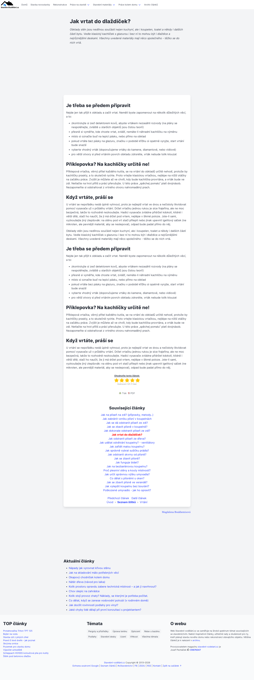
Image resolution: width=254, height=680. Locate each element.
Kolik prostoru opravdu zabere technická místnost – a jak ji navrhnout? (112, 586)
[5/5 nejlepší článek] (137, 380)
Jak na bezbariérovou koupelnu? (127, 466)
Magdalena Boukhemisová (176, 511)
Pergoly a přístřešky (98, 631)
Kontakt (157, 665)
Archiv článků (151, 4)
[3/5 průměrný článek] (127, 380)
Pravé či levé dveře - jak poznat (19, 640)
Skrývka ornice (10, 643)
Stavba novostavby (40, 4)
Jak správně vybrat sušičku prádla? (127, 450)
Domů (24, 4)
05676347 (195, 650)
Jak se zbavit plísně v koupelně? (127, 426)
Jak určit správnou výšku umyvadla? (127, 474)
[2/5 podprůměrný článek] (121, 380)
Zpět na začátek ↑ (172, 665)
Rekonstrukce (60, 4)
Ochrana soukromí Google (85, 665)
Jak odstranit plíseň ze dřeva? (127, 438)
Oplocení (135, 631)
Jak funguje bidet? (127, 462)
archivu (196, 640)
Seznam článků (108, 665)
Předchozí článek (118, 498)
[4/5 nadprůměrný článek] (132, 380)
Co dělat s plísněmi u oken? (127, 478)
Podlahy (92, 636)
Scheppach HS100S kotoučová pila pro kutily (26, 653)
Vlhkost (134, 636)
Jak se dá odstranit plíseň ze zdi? (127, 422)
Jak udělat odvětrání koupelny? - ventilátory (127, 442)
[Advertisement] (127, 74)
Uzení (123, 636)
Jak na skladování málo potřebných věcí (94, 572)
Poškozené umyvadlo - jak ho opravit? (127, 490)
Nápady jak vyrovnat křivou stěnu (90, 568)
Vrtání (143, 502)
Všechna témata (150, 636)
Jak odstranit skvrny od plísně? (127, 454)
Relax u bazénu (152, 631)
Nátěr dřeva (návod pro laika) (87, 582)
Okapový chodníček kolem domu (89, 577)
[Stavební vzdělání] (10, 4)
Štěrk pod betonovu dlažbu (17, 656)
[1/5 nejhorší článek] (116, 380)
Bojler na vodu (10, 634)
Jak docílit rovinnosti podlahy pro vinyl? (93, 605)
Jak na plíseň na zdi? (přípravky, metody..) (127, 414)
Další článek (138, 498)
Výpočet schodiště (12, 650)
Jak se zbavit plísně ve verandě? (127, 482)
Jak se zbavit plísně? (127, 458)
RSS (149, 665)
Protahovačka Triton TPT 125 (17, 630)
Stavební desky (108, 636)
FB (136, 665)
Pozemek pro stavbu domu (16, 646)
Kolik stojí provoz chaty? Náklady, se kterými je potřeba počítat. (108, 595)
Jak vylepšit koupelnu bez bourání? (127, 486)
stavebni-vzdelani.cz (208, 646)
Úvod (110, 502)
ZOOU (142, 665)
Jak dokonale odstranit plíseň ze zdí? (127, 430)
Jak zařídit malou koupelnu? (127, 446)
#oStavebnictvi (125, 665)
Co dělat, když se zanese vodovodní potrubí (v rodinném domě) (108, 600)
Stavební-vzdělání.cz (114, 662)
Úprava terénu (120, 631)
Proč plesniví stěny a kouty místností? (127, 470)
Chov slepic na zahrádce (84, 591)
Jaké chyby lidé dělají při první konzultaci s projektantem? (105, 609)
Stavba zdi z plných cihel (15, 637)
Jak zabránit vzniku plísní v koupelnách (127, 418)
